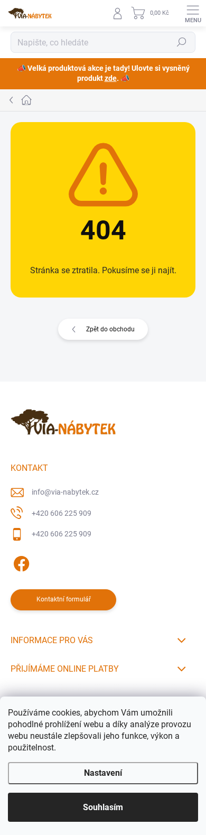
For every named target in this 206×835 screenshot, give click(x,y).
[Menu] (193, 13)
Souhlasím (103, 807)
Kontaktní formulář (63, 599)
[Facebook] (20, 562)
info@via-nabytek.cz (65, 492)
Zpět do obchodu (110, 329)
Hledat (181, 42)
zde (111, 78)
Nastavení (103, 773)
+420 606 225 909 (61, 513)
